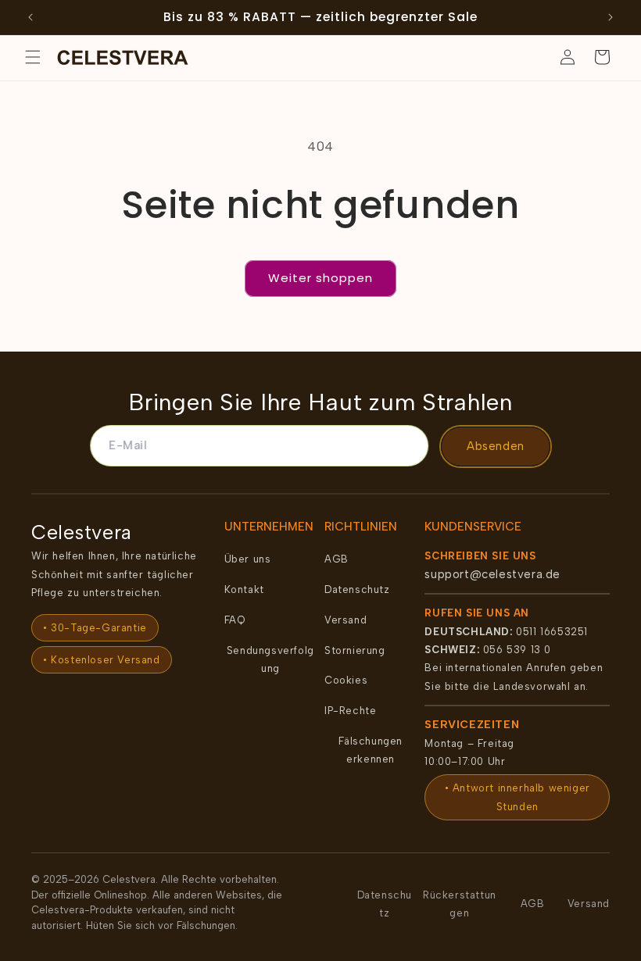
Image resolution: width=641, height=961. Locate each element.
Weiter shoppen (320, 278)
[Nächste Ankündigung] (610, 17)
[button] (33, 57)
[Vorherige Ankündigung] (30, 17)
